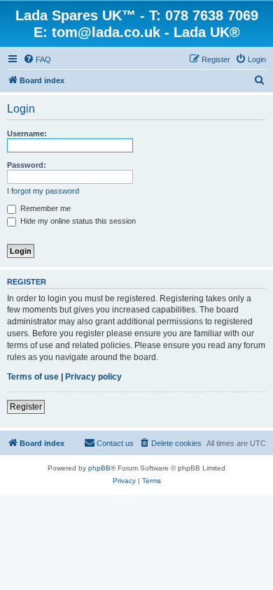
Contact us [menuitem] (115, 443)
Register (26, 407)
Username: (27, 133)
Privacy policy (93, 377)
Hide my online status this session (77, 221)
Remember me (44, 208)
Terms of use (33, 377)
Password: (26, 165)
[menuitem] (37, 59)
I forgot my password (43, 191)
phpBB (99, 468)
